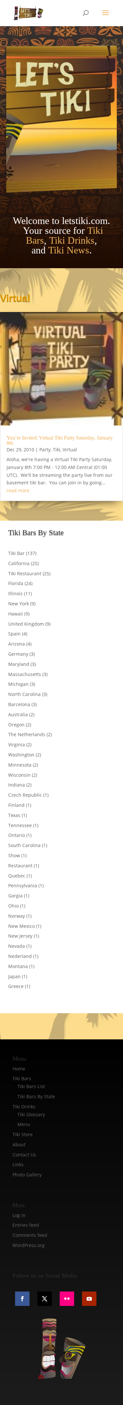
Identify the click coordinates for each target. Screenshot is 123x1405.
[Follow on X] (44, 1299)
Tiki (56, 449)
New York (18, 603)
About (19, 1144)
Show (14, 855)
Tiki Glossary (31, 1114)
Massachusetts (24, 674)
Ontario (16, 835)
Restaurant (20, 865)
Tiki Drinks (71, 240)
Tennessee (20, 825)
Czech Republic (25, 795)
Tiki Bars (21, 1078)
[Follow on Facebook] (22, 1299)
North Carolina (24, 694)
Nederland (20, 956)
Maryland (18, 664)
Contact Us (24, 1155)
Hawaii (15, 614)
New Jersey (20, 936)
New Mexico (21, 926)
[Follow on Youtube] (89, 1299)
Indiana (16, 785)
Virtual (70, 449)
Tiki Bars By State (36, 1096)
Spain (14, 634)
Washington (21, 755)
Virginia (16, 744)
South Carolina (24, 845)
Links (18, 1164)
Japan (14, 976)
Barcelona (19, 704)
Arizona (16, 644)
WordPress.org (28, 1245)
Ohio (13, 906)
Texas (14, 815)
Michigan (18, 684)
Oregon (16, 724)
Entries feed (25, 1225)
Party (45, 449)
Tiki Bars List (31, 1086)
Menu (23, 1124)
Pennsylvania (22, 885)
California (19, 563)
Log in (19, 1215)
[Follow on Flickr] (67, 1299)
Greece (16, 986)
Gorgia (15, 896)
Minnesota (19, 765)
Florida (15, 583)
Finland (16, 805)
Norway (16, 916)
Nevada (16, 946)
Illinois (15, 593)
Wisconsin (19, 775)
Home (18, 1069)
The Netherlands (26, 734)
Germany (18, 654)
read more (18, 490)
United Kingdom (26, 624)
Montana (18, 966)
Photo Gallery (27, 1174)
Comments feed (29, 1235)
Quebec (16, 876)
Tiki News (68, 250)
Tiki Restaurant (24, 573)
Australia (18, 714)
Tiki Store (22, 1134)
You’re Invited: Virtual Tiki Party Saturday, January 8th (60, 440)
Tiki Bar (16, 553)
